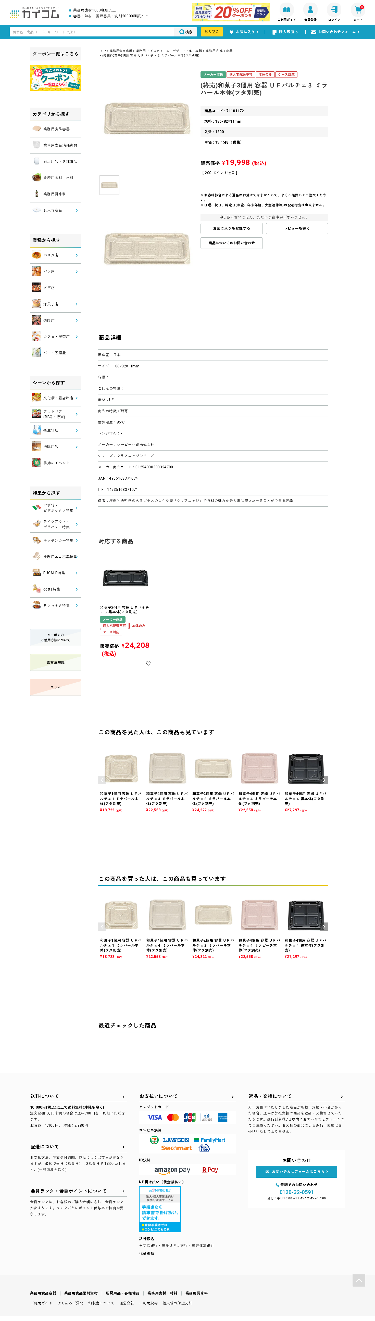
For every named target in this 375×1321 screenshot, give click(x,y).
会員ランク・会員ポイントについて (69, 1191)
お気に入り (245, 32)
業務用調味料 (196, 1293)
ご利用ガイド (41, 1303)
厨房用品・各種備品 (123, 1293)
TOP (102, 51)
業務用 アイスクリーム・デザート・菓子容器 (169, 51)
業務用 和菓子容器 (219, 51)
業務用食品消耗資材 (81, 1293)
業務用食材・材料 (162, 1293)
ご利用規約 (148, 1303)
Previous (102, 780)
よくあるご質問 (70, 1303)
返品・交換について (270, 1096)
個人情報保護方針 (177, 1303)
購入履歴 (286, 32)
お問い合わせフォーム (337, 32)
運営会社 (126, 1303)
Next (324, 780)
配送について (45, 1146)
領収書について (101, 1303)
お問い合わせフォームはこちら (298, 1172)
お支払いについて (159, 1096)
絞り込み (212, 32)
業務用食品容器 (121, 51)
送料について (45, 1096)
